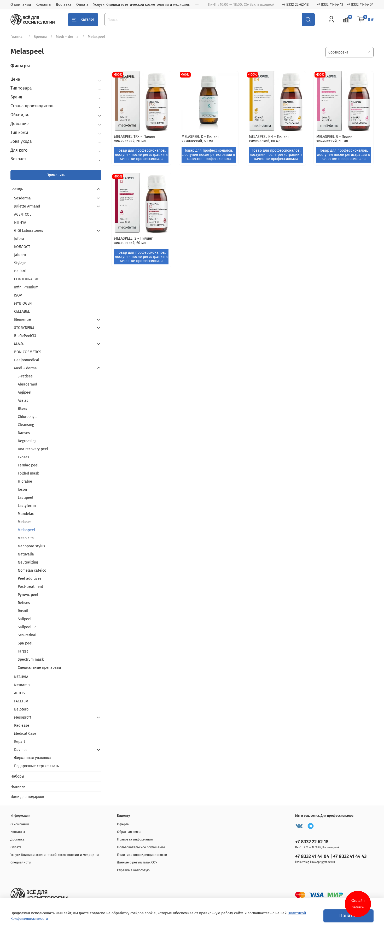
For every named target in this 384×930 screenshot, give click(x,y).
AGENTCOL (22, 214)
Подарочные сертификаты (37, 766)
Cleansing (26, 425)
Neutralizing (28, 562)
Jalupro (20, 255)
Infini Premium (26, 287)
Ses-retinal (27, 635)
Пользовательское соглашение (141, 847)
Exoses (23, 457)
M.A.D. (19, 344)
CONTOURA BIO (26, 279)
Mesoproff (22, 717)
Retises (24, 603)
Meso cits (26, 538)
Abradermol (27, 384)
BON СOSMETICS (27, 352)
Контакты (43, 4)
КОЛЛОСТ (22, 247)
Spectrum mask (31, 659)
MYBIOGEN (23, 303)
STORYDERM (24, 327)
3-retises (25, 376)
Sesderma (22, 198)
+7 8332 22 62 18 (312, 842)
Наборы (17, 776)
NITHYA (20, 222)
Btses (22, 408)
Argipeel (24, 392)
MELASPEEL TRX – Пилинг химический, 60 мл (135, 139)
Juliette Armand (27, 206)
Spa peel (25, 643)
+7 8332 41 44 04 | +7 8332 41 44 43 (330, 856)
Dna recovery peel (33, 449)
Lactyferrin (27, 505)
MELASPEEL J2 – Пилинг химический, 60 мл (133, 240)
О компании (20, 4)
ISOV (18, 295)
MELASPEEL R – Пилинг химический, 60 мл (335, 139)
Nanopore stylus (31, 546)
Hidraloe (25, 481)
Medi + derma (67, 36)
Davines (20, 750)
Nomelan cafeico (32, 570)
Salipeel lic (27, 627)
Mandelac (26, 514)
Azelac (23, 400)
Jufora (19, 238)
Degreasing (27, 441)
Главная (17, 36)
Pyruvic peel (28, 595)
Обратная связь (129, 832)
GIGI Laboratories (28, 230)
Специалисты (20, 862)
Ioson (22, 489)
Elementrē (22, 319)
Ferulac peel (28, 465)
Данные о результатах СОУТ (138, 862)
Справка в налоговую (133, 870)
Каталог (87, 19)
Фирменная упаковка (32, 758)
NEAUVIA (21, 677)
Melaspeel (26, 530)
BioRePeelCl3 (25, 336)
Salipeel (24, 619)
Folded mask (28, 473)
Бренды (40, 36)
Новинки (17, 786)
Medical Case (25, 733)
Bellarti (20, 271)
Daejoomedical (26, 360)
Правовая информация (135, 839)
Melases (25, 522)
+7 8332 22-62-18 (295, 4)
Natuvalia (26, 554)
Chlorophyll (27, 416)
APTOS (19, 693)
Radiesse (21, 725)
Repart (19, 741)
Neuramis (22, 685)
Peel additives (30, 578)
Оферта (123, 824)
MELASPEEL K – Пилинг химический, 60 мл (200, 139)
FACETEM (21, 701)
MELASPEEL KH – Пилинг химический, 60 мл (269, 139)
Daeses (24, 433)
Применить (55, 175)
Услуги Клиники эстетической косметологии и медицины (141, 4)
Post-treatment (30, 586)
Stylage (20, 263)
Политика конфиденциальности (142, 855)
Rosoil (23, 611)
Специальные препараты (39, 667)
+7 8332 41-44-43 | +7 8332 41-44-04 (345, 4)
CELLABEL (22, 311)
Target (23, 651)
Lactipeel (25, 497)
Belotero (21, 709)
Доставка (64, 4)
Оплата (82, 4)
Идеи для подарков (27, 797)
